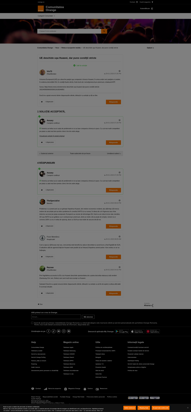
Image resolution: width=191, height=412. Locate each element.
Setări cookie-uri (129, 408)
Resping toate (144, 408)
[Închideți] (188, 408)
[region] (95, 408)
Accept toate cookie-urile (160, 408)
